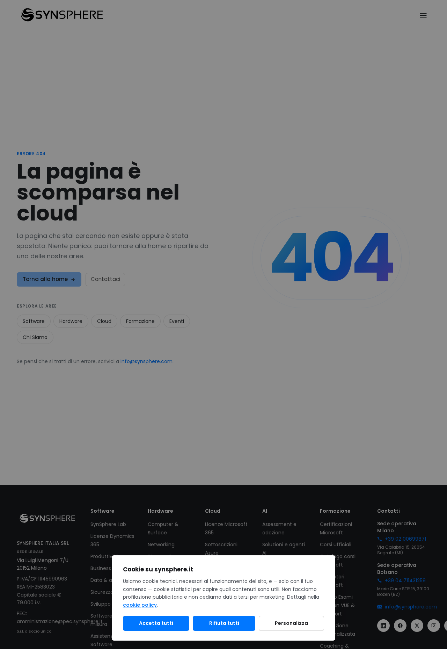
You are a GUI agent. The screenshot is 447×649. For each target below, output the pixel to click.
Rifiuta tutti (224, 623)
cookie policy (140, 604)
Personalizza (291, 623)
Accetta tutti (156, 623)
